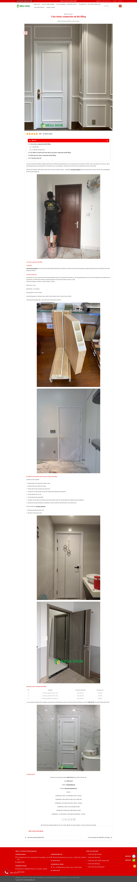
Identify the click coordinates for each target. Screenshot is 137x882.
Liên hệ (120, 1)
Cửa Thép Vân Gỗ (39, 7)
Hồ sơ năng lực (41, 877)
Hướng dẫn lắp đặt (51, 877)
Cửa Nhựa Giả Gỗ (72, 4)
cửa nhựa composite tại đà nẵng (88, 825)
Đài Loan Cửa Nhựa (74, 21)
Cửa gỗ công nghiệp (48, 4)
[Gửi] (120, 6)
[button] (103, 1)
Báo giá (66, 14)
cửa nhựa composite (75, 169)
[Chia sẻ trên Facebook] (63, 819)
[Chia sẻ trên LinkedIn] (74, 819)
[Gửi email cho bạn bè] (68, 819)
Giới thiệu (18, 877)
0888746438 (128, 856)
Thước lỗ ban (50, 7)
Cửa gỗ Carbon (60, 4)
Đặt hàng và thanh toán (29, 877)
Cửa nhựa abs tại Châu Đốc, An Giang (99, 837)
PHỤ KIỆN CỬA (82, 4)
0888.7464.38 (14, 873)
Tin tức (115, 1)
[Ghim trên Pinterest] (71, 819)
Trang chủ (37, 4)
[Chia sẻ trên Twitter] (65, 819)
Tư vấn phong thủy (63, 877)
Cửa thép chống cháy (94, 4)
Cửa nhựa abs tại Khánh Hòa (35, 837)
